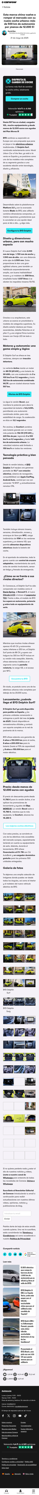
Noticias (7, 7)
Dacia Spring (9, 592)
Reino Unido (29, 1474)
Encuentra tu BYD (19, 679)
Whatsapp (8, 1178)
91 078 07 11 (11, 1404)
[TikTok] (25, 1416)
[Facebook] (3, 1416)
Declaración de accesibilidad (27, 1465)
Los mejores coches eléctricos (19, 826)
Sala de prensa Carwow (10, 1432)
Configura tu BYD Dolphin (19, 231)
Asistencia (6, 1391)
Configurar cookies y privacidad (12, 1462)
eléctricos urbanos (24, 144)
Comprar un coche (19, 99)
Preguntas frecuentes (9, 1426)
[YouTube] (20, 1416)
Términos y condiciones (9, 1458)
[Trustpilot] (19, 114)
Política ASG (29, 1462)
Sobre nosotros (7, 1422)
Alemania (18, 1474)
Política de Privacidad (20, 1239)
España (7, 1474)
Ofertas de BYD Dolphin (19, 394)
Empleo (23, 1422)
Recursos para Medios (9, 1429)
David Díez (12, 31)
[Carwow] (9, 2)
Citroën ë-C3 (9, 595)
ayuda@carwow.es (21, 1406)
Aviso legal (5, 1468)
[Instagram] (14, 1416)
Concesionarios (26, 1426)
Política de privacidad (9, 1465)
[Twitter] (8, 1416)
